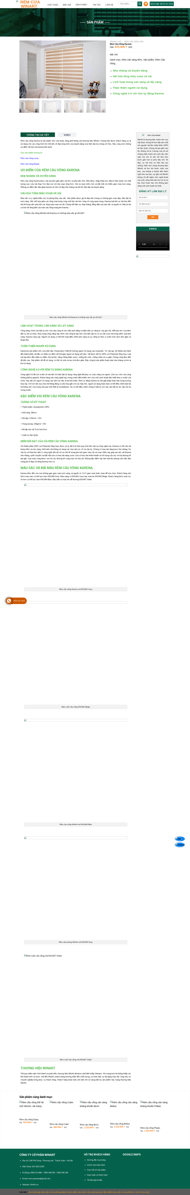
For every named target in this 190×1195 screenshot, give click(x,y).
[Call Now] (9, 601)
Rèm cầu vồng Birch (89, 1125)
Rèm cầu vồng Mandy (30, 164)
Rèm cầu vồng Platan (150, 1128)
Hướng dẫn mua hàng (96, 1160)
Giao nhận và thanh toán (97, 1175)
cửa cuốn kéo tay (94, 1192)
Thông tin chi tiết (37, 135)
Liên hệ (109, 5)
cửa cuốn (32, 1192)
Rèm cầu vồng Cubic (59, 1124)
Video (67, 135)
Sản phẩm (148, 59)
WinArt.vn (34, 1184)
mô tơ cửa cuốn (142, 1192)
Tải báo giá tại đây (94, 1180)
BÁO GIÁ (67, 5)
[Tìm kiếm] (139, 4)
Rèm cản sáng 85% (134, 41)
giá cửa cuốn (43, 1192)
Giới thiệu (53, 5)
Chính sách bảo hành (96, 1165)
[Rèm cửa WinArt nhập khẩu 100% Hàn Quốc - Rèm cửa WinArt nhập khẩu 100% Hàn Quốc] (29, 4)
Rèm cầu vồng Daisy (29, 1119)
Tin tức (97, 5)
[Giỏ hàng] (146, 4)
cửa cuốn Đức (128, 1192)
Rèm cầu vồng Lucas (30, 158)
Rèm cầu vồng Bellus (120, 1124)
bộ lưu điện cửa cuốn (77, 1192)
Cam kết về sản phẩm (96, 1170)
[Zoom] (23, 95)
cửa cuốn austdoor (58, 1192)
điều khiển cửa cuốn (111, 1192)
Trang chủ (115, 41)
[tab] (38, 134)
